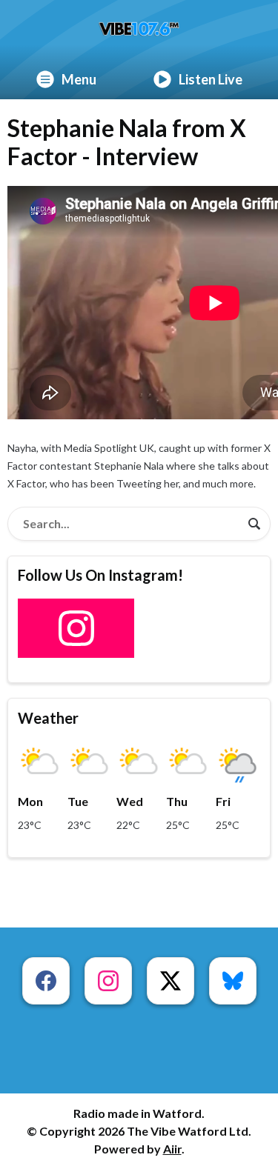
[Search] (254, 524)
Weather (48, 718)
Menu (79, 79)
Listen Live (210, 79)
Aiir (172, 1149)
